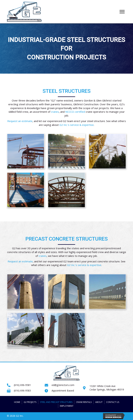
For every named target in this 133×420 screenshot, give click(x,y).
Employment (66, 405)
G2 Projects (30, 402)
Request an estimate (19, 121)
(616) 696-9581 (22, 385)
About (99, 402)
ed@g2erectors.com (63, 385)
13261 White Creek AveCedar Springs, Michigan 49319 (107, 387)
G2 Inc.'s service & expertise (76, 125)
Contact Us (112, 402)
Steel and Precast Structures (56, 402)
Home (17, 402)
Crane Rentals (84, 402)
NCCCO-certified (75, 111)
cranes (55, 111)
